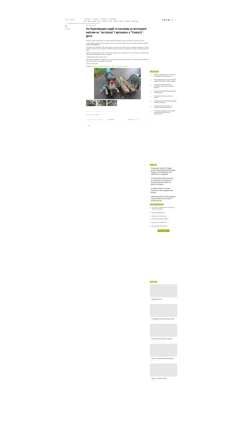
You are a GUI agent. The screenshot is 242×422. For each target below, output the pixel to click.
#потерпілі (91, 114)
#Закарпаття (96, 114)
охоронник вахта (156, 299)
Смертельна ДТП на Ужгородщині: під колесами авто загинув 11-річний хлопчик (163, 198)
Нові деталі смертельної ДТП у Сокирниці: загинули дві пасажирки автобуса (164, 86)
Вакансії (89, 21)
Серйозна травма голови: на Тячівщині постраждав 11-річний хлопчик (165, 75)
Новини (96, 19)
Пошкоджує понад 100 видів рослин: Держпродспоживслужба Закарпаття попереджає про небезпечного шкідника (163, 171)
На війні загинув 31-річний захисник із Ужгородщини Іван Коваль (162, 190)
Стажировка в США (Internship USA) (162, 319)
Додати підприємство (163, 230)
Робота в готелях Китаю (159, 378)
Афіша (85, 21)
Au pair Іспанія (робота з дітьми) (161, 339)
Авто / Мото (110, 21)
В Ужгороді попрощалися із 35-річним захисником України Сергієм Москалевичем (164, 112)
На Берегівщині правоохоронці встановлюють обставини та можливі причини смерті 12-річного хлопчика (162, 181)
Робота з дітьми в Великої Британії (162, 358)
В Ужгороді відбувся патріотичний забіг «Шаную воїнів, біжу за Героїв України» (165, 80)
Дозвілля (113, 19)
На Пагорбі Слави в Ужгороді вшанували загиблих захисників (165, 101)
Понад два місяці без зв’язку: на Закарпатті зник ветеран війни (163, 106)
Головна (88, 19)
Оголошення (94, 21)
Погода (99, 21)
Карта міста (116, 21)
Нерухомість (104, 21)
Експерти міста (127, 21)
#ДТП (87, 114)
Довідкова (121, 21)
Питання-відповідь (134, 21)
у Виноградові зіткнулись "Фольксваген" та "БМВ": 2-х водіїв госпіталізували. (110, 66)
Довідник (104, 19)
